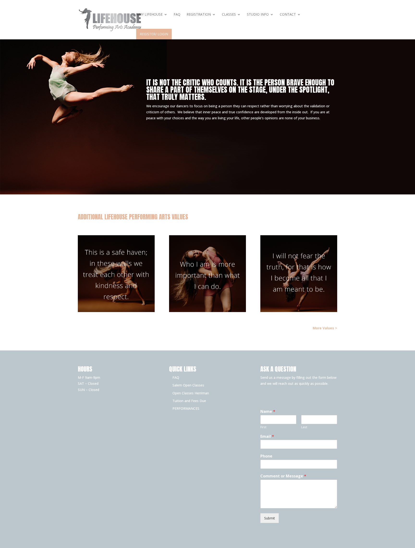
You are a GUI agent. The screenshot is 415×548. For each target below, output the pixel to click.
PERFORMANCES (185, 408)
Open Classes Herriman (190, 393)
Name (267, 411)
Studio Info (258, 15)
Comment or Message (283, 476)
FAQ (177, 15)
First (263, 427)
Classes (229, 15)
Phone (266, 456)
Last (304, 427)
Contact (288, 15)
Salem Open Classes (188, 385)
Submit (269, 518)
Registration (199, 15)
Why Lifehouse (149, 15)
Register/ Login (154, 34)
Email (267, 436)
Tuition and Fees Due (189, 400)
